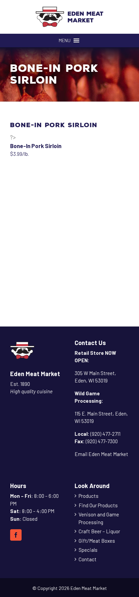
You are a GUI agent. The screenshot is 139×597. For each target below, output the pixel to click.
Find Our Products (98, 505)
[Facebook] (16, 535)
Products (89, 496)
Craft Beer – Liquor (99, 531)
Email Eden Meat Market (101, 454)
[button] (65, 40)
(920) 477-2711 (105, 434)
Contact (87, 559)
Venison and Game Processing (99, 518)
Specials (88, 550)
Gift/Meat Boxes (97, 541)
